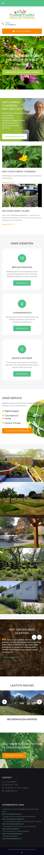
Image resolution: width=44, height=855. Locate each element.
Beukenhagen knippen (22, 719)
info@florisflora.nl (11, 791)
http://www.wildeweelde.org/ (12, 814)
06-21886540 (10, 25)
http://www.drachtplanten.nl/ (12, 838)
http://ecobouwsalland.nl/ (10, 829)
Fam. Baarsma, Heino (11, 662)
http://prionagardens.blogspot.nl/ (13, 819)
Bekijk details (22, 283)
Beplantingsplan (22, 267)
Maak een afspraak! (23, 31)
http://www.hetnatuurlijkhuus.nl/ (13, 824)
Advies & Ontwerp (22, 358)
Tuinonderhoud (22, 313)
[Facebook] (22, 853)
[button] (14, 136)
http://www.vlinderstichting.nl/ (12, 834)
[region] (22, 62)
